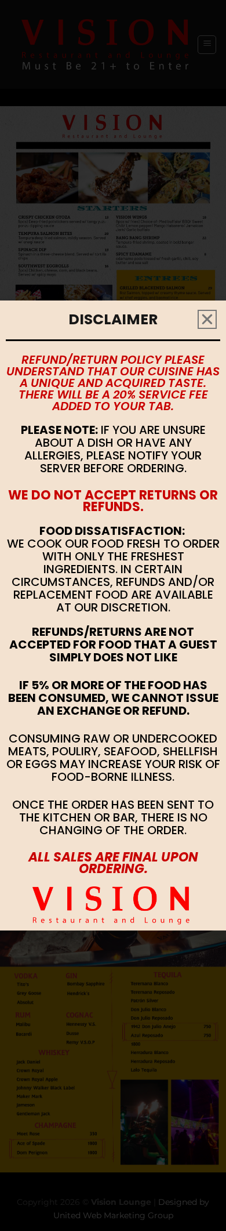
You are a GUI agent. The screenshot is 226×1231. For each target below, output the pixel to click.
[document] (113, 615)
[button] (207, 319)
